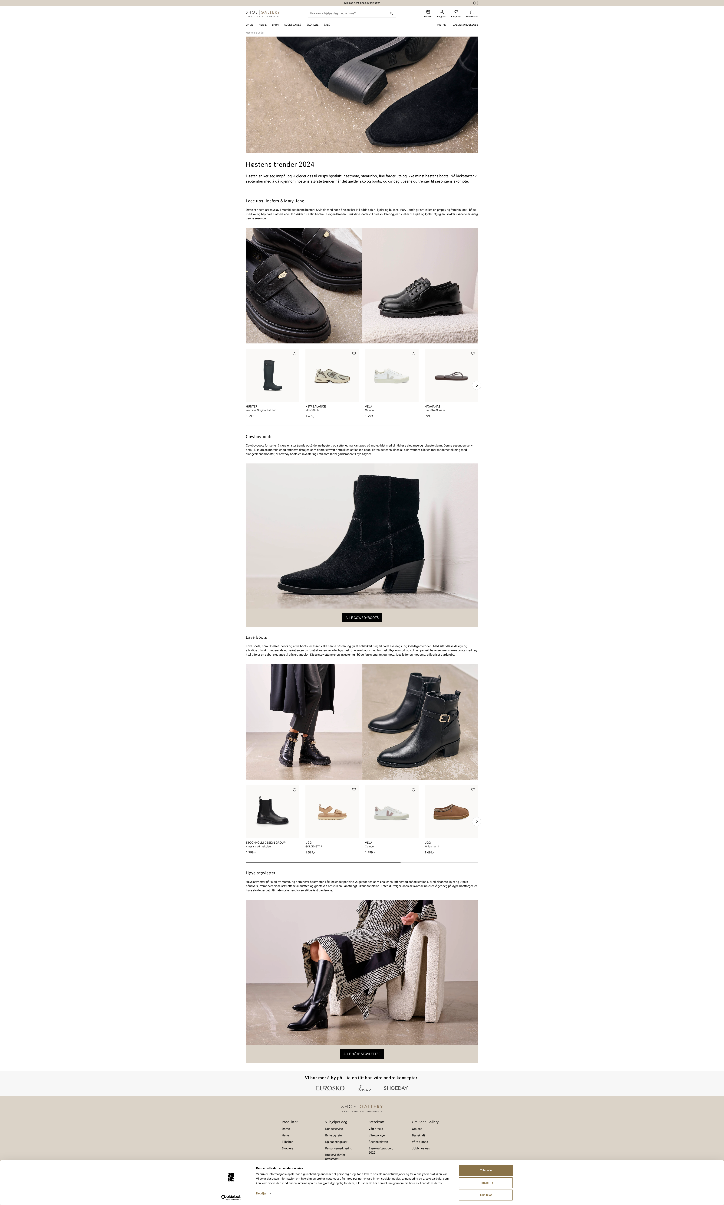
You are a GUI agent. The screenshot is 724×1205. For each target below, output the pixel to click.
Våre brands (420, 1142)
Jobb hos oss (421, 1148)
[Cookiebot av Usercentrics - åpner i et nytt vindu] (231, 1197)
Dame (249, 24)
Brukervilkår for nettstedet (335, 1157)
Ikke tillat (486, 1195)
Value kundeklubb (465, 24)
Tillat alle (486, 1170)
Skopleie (312, 24)
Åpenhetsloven (378, 1142)
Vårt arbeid (376, 1129)
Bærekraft (418, 1135)
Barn (275, 24)
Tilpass (484, 1182)
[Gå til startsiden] (263, 13)
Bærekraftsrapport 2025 (381, 1150)
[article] (272, 381)
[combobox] (348, 13)
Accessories (292, 24)
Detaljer (261, 1193)
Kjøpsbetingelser (336, 1142)
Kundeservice (334, 1129)
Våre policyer (377, 1135)
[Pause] (475, 3)
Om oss (417, 1129)
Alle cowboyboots (362, 618)
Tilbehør (287, 1142)
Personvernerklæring (338, 1148)
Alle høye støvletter (362, 1054)
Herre (262, 24)
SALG (327, 24)
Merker (442, 24)
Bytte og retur (334, 1135)
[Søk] (391, 13)
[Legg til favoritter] (294, 353)
